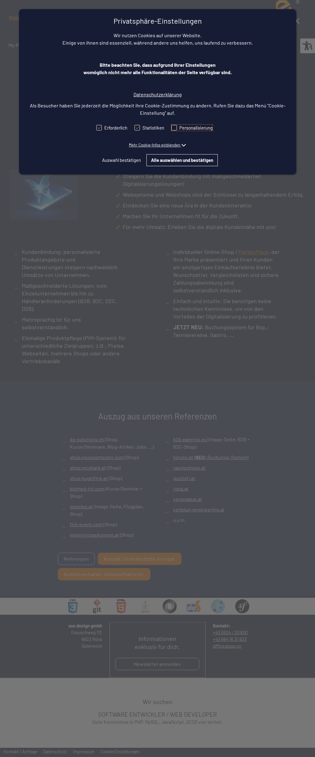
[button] (157, 144)
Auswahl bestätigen (121, 160)
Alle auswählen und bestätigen (182, 160)
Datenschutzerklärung (158, 94)
